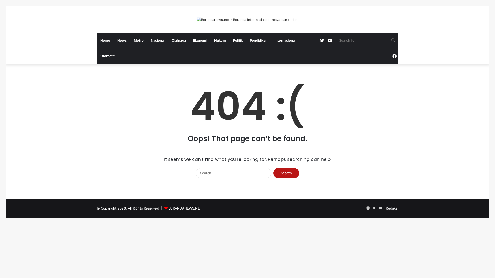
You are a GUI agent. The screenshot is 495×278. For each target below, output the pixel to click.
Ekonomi (200, 40)
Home (105, 40)
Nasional (157, 40)
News (122, 40)
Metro (139, 40)
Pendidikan (258, 40)
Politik (238, 40)
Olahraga (179, 40)
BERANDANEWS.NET (185, 208)
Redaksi (392, 208)
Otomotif (107, 56)
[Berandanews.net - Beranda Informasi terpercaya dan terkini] (247, 19)
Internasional (285, 40)
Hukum (220, 40)
